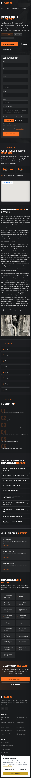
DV (6, 697)
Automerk (5, 84)
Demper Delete (15, 8)
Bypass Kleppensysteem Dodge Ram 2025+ (23, 733)
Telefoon (5, 69)
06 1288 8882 (16, 684)
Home (2, 8)
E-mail (5, 76)
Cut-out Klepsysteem (22, 717)
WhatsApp (8, 49)
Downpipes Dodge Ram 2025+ (7, 733)
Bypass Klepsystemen (6, 720)
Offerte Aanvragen (8, 44)
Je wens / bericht (7, 106)
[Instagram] (2, 708)
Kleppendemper (21, 725)
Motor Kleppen (20, 728)
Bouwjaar (5, 99)
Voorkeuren (23, 769)
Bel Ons (25, 44)
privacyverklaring (20, 129)
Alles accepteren (15, 773)
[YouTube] (6, 708)
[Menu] (28, 2)
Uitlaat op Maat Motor (6, 730)
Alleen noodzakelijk (10, 769)
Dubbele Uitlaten (5, 728)
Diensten (8, 8)
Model (4, 91)
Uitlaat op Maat (5, 717)
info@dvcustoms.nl (8, 745)
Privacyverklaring (7, 766)
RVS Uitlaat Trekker (21, 730)
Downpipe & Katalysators (7, 722)
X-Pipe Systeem (20, 722)
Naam (5, 61)
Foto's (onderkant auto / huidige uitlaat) (12, 117)
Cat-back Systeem (5, 725)
